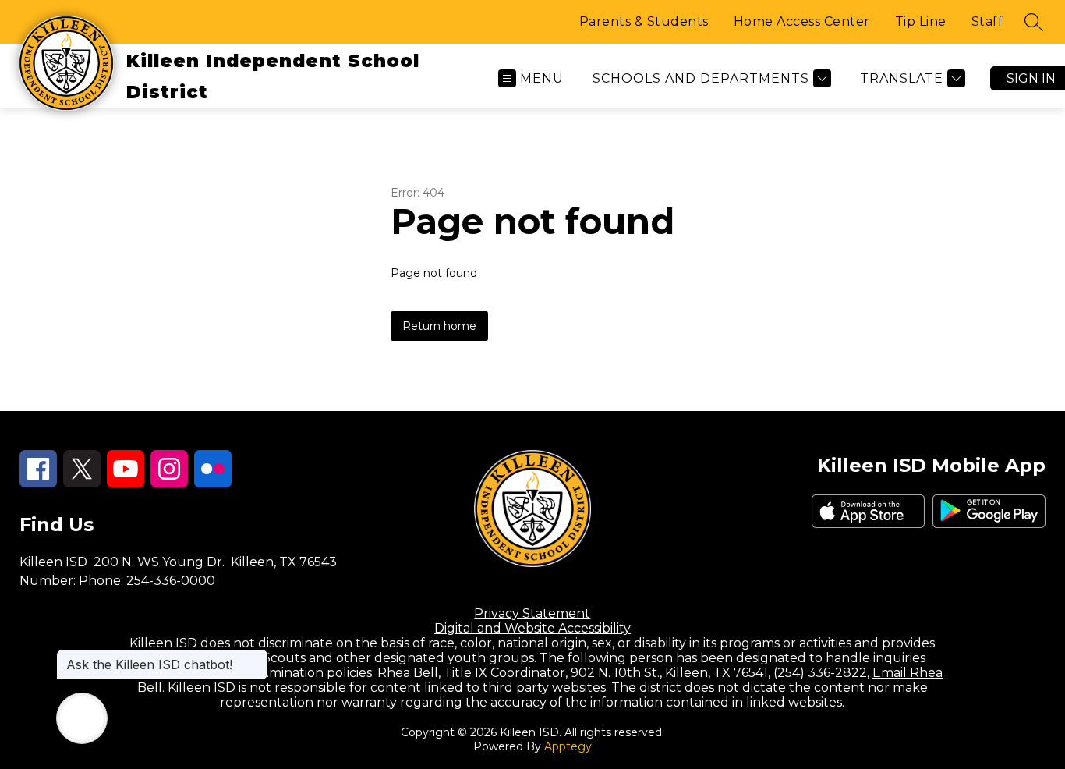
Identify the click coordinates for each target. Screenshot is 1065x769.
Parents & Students (644, 21)
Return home (439, 326)
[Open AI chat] (82, 718)
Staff (987, 21)
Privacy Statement (532, 613)
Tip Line (920, 21)
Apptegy (568, 746)
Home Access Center (802, 21)
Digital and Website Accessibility (532, 628)
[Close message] (255, 656)
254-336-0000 (170, 580)
